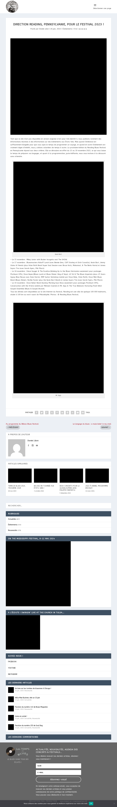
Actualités (12, 519)
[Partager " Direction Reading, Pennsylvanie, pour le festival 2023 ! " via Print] (83, 412)
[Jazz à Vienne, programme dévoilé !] (97, 476)
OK (91, 803)
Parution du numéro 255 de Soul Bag (29, 726)
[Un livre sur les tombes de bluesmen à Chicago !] (11, 690)
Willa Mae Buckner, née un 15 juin (27, 698)
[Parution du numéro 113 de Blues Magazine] (11, 708)
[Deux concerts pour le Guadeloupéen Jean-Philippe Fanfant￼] (71, 476)
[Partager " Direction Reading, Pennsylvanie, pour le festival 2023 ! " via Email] (77, 412)
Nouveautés (12, 530)
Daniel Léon (44, 29)
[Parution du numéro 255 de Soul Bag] (11, 727)
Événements (67, 29)
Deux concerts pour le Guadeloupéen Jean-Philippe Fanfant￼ (70, 488)
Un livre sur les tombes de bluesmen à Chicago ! (33, 688)
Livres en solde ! (21, 716)
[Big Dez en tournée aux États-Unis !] (45, 476)
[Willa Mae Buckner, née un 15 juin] (11, 699)
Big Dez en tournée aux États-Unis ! (44, 487)
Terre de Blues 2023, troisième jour (17, 487)
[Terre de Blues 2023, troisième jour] (20, 476)
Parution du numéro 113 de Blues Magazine (31, 707)
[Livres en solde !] (11, 718)
